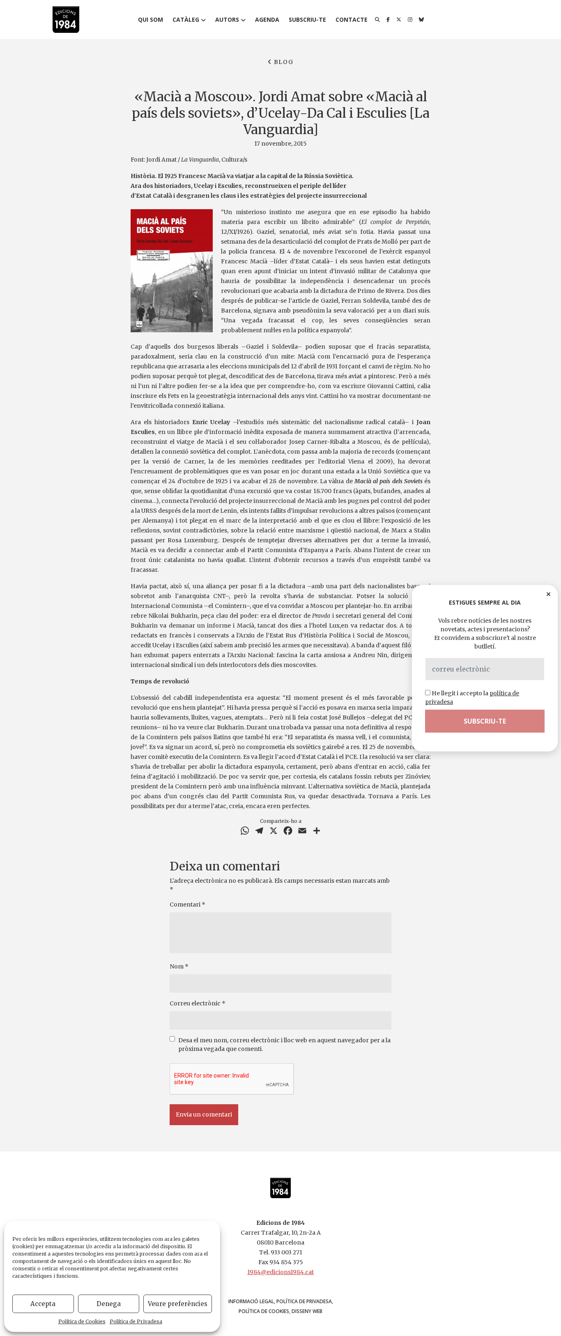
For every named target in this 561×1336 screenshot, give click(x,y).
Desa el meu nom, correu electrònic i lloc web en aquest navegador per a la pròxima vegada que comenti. (284, 1045)
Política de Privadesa (136, 1321)
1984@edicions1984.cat (280, 1272)
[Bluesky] (421, 19)
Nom (179, 966)
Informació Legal (251, 1301)
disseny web (307, 1311)
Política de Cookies (82, 1321)
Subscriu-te (307, 19)
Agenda (267, 19)
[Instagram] (410, 19)
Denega (109, 1304)
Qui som (150, 19)
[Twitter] (398, 19)
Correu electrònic (197, 1003)
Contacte (352, 19)
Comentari (187, 904)
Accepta (42, 1304)
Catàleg (185, 19)
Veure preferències (177, 1304)
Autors (227, 19)
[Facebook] (388, 19)
